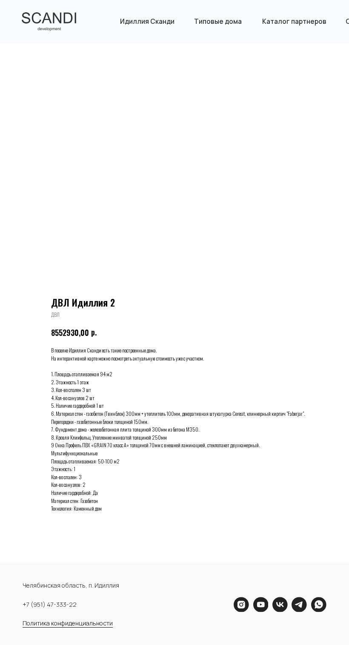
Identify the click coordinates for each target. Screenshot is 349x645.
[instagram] (241, 604)
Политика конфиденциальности (68, 623)
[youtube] (261, 604)
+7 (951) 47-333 (44, 604)
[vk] (280, 604)
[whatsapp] (318, 604)
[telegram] (299, 604)
